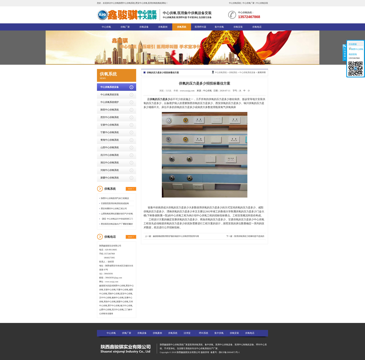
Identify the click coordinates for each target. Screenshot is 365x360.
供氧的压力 (208, 207)
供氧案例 (162, 27)
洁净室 (187, 333)
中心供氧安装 (262, 3)
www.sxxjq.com (187, 91)
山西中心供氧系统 (110, 147)
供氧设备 (144, 27)
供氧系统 (181, 27)
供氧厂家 (125, 27)
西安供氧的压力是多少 (228, 103)
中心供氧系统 (235, 3)
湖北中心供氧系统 (110, 162)
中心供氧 (106, 27)
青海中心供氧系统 (110, 140)
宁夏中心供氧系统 (110, 132)
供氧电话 (256, 27)
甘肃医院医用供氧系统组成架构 (115, 203)
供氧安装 (238, 27)
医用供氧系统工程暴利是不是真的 (249, 236)
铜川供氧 (249, 103)
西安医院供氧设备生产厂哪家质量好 (117, 224)
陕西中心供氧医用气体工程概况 (115, 198)
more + (131, 189)
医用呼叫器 (200, 27)
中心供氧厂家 (249, 3)
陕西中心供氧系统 (110, 109)
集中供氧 (219, 27)
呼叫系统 (203, 333)
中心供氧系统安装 (110, 94)
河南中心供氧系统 (110, 170)
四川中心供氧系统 (110, 155)
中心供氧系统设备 (110, 87)
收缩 (345, 52)
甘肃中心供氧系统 (110, 125)
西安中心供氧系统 (110, 117)
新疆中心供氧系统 (110, 177)
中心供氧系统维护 (110, 102)
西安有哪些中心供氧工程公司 (114, 209)
